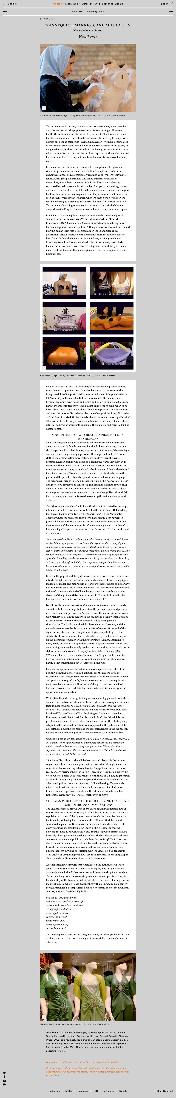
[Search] (172, 3)
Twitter (68, 1091)
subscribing (52, 1071)
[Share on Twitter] (4, 1073)
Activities (87, 3)
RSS (95, 1091)
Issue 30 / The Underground (88, 11)
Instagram (54, 1091)
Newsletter (108, 1091)
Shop (97, 3)
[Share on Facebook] (4, 1076)
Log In (164, 3)
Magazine (58, 3)
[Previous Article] (5, 11)
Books (77, 3)
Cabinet (12, 4)
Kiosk (68, 3)
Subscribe (107, 3)
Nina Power (52, 1032)
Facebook (82, 1091)
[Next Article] (171, 11)
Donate (119, 3)
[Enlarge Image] (44, 108)
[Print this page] (4, 1084)
